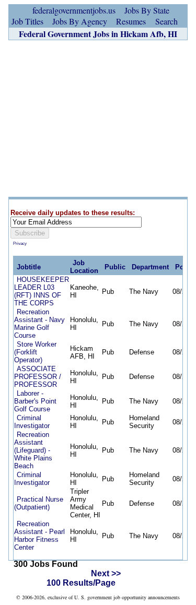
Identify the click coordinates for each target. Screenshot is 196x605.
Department (150, 267)
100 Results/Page (81, 582)
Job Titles (27, 21)
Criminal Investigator (32, 422)
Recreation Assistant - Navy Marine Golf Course (39, 323)
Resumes (131, 21)
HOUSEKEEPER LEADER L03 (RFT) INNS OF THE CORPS (41, 291)
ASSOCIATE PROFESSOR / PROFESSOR (37, 376)
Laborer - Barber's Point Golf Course (35, 401)
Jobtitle (29, 267)
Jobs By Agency (79, 21)
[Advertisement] (98, 118)
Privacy (20, 243)
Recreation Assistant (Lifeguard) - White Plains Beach (33, 450)
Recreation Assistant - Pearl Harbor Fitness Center (39, 535)
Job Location (84, 267)
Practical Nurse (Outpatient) (38, 503)
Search (166, 21)
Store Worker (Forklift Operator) (35, 352)
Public (115, 267)
